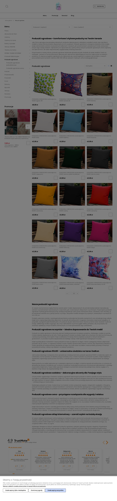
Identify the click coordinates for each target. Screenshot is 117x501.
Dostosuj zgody (36, 490)
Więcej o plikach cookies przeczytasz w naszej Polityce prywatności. (24, 486)
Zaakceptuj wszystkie (55, 490)
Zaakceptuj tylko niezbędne (15, 490)
